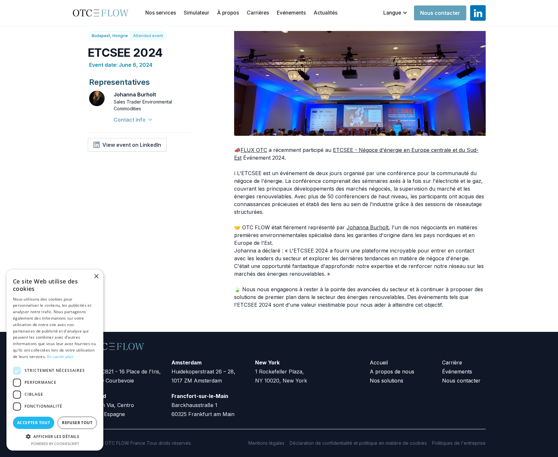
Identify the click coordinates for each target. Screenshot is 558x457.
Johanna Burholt (367, 227)
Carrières (258, 13)
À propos (228, 13)
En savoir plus (60, 356)
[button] (395, 13)
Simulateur (196, 13)
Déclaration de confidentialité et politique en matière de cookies (358, 443)
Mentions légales (266, 443)
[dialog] (54, 360)
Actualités (325, 13)
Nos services (160, 13)
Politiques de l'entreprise (459, 443)
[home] (103, 13)
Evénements (291, 13)
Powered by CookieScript (55, 443)
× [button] (96, 276)
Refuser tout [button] (77, 422)
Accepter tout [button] (33, 422)
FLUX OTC (254, 150)
